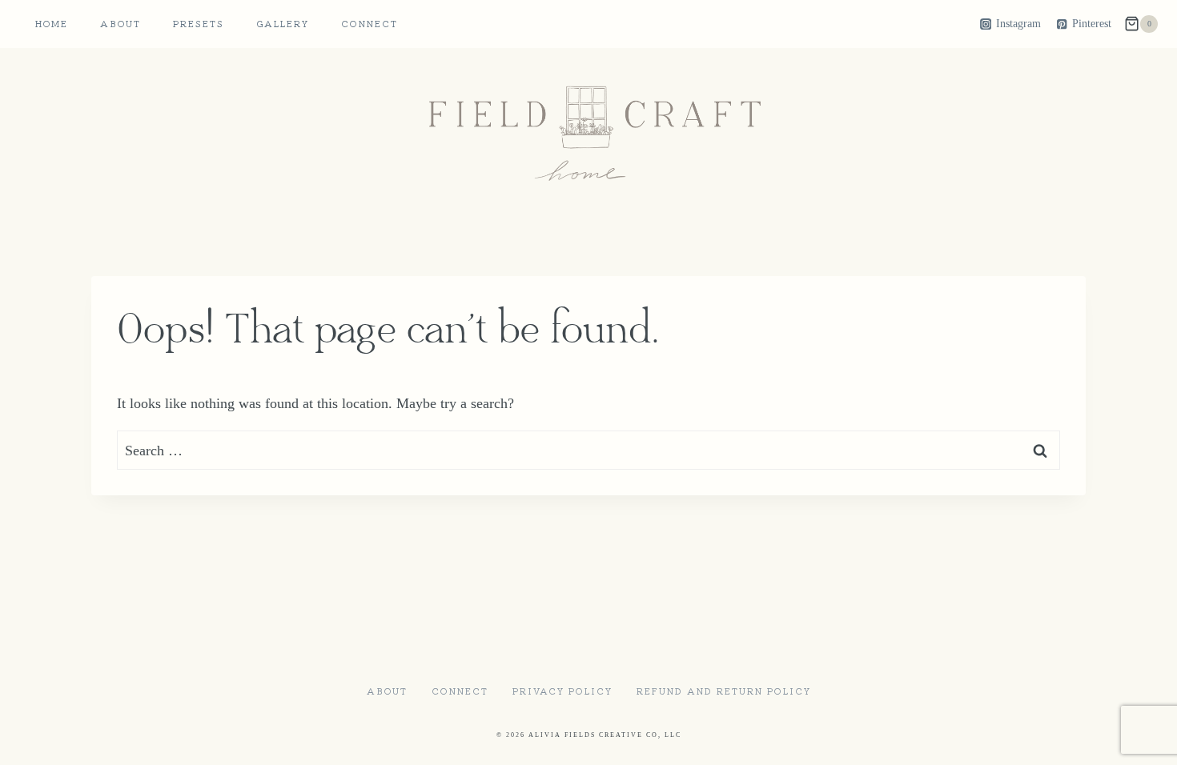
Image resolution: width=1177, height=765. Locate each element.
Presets (198, 23)
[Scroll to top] (1136, 740)
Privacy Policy (562, 690)
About (120, 23)
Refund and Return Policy (724, 690)
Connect (369, 23)
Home (51, 23)
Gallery (282, 23)
